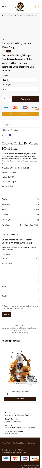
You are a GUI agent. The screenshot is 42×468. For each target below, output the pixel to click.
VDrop (36, 209)
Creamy (16, 328)
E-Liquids (10, 15)
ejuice (16, 332)
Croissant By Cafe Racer (20, 392)
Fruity (24, 330)
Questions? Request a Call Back (20, 114)
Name (4, 286)
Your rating (6, 254)
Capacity (5, 76)
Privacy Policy (6, 443)
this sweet (7, 156)
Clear (3, 93)
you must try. (18, 161)
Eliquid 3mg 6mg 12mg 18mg (24, 15)
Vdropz (26, 332)
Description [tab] (6, 125)
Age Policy (16, 443)
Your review (7, 264)
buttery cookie (21, 63)
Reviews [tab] (6, 135)
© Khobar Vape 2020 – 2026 (12, 450)
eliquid (21, 332)
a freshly (24, 154)
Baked (37, 15)
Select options (20, 398)
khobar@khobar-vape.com (29, 465)
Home (3, 15)
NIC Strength (6, 85)
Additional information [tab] (10, 130)
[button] (37, 6)
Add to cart (25, 99)
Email (4, 296)
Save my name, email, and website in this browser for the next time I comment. (21, 307)
